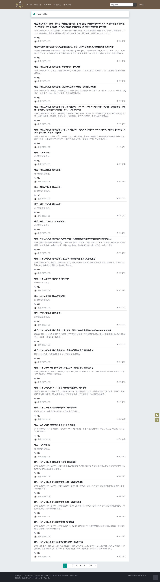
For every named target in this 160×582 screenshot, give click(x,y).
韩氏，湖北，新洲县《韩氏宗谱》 (48, 170)
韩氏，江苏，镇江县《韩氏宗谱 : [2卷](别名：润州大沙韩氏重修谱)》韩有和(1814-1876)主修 (72, 330)
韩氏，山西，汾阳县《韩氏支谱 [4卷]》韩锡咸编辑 (55, 462)
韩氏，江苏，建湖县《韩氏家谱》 (48, 313)
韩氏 (45, 14)
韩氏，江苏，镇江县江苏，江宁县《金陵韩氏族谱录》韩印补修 (60, 388)
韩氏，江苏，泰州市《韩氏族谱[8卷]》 (50, 296)
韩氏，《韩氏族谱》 (42, 445)
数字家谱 (67, 5)
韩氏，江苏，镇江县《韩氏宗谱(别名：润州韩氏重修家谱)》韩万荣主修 (63, 350)
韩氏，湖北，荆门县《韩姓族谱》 (48, 204)
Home (29, 5)
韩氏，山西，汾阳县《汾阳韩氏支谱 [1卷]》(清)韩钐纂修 (57, 502)
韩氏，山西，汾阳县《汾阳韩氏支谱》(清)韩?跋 (54, 522)
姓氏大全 (47, 5)
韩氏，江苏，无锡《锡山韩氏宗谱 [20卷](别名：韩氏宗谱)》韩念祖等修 (63, 368)
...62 (90, 566)
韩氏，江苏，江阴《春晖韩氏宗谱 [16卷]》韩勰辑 (54, 425)
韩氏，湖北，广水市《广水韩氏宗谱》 (50, 221)
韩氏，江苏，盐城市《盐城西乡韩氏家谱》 (52, 279)
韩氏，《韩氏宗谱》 (42, 153)
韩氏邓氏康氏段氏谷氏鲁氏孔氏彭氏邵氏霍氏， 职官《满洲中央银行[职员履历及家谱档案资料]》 (74, 47)
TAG (39, 14)
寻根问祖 (57, 5)
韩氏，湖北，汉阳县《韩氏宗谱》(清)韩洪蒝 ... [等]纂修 (57, 67)
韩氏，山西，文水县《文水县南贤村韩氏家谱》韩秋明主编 (58, 542)
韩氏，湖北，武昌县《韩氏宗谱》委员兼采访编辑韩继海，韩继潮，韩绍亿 (65, 87)
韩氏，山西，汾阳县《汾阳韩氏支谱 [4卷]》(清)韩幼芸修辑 (58, 482)
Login (142, 5)
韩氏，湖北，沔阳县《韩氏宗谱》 (48, 187)
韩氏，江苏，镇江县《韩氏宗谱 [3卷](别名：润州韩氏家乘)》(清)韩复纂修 (64, 259)
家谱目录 (37, 5)
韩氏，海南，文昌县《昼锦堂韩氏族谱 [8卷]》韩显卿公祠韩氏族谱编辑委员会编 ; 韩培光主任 (73, 239)
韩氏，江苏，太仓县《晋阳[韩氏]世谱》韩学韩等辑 (55, 408)
